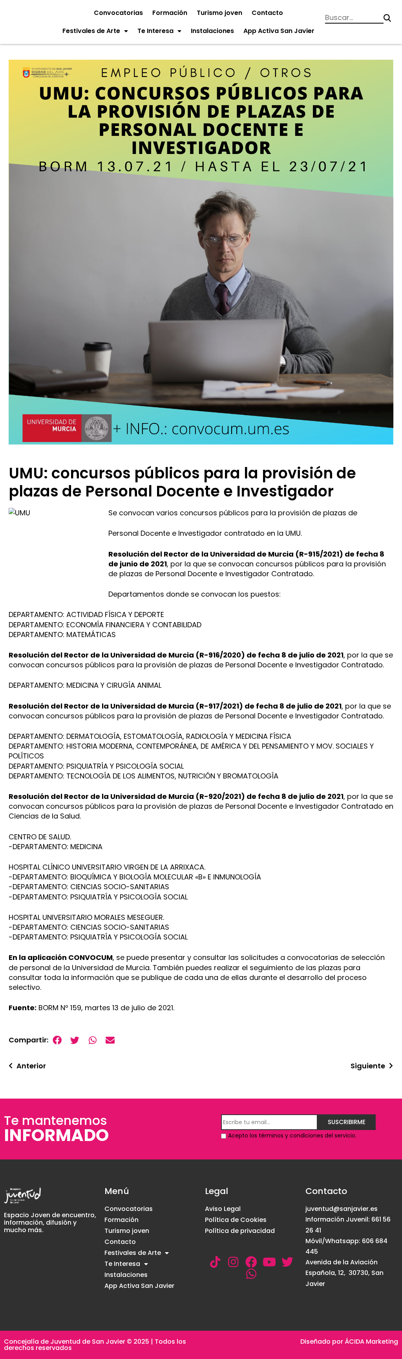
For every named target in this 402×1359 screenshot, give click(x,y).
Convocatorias (118, 12)
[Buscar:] (354, 18)
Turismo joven (219, 12)
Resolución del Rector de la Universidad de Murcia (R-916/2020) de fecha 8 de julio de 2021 (176, 655)
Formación (169, 12)
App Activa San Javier (278, 30)
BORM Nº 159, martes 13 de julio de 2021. (106, 1008)
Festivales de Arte (91, 30)
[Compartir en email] (110, 1040)
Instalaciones (212, 30)
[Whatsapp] (251, 1274)
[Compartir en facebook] (57, 1040)
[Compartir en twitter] (75, 1040)
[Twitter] (287, 1262)
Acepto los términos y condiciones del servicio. (292, 1135)
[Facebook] (251, 1262)
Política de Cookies (236, 1219)
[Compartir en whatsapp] (92, 1040)
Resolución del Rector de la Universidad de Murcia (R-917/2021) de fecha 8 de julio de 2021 (175, 706)
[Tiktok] (215, 1262)
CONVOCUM (90, 957)
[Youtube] (269, 1262)
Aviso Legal (223, 1208)
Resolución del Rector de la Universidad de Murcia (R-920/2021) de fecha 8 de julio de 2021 (176, 796)
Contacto (267, 12)
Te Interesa (155, 30)
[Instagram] (233, 1262)
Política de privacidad (240, 1230)
